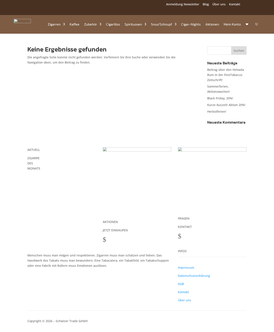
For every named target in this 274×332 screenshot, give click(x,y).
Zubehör (90, 24)
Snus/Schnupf (161, 24)
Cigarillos (113, 24)
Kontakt (234, 4)
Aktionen (212, 24)
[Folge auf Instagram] (28, 5)
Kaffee (74, 24)
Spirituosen (133, 24)
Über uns (219, 4)
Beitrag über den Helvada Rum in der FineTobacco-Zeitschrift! (225, 75)
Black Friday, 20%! (220, 98)
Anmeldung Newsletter (182, 4)
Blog (206, 4)
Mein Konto (232, 24)
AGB (181, 284)
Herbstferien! (216, 111)
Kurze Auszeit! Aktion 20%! (226, 105)
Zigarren (54, 24)
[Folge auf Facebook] (20, 5)
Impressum (186, 267)
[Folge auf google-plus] (37, 5)
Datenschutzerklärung (194, 276)
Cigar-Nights (191, 24)
